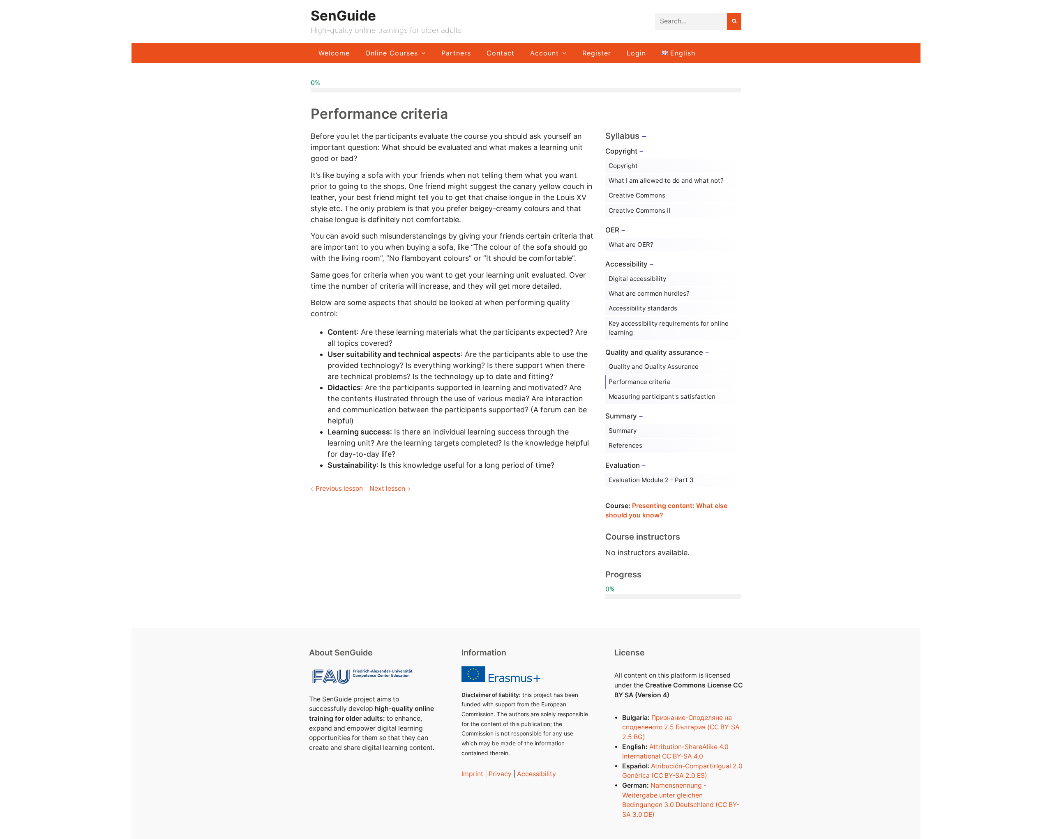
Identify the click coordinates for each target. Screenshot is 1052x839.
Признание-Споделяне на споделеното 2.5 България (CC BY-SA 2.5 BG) (681, 727)
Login (636, 53)
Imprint (472, 774)
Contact (500, 53)
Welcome (334, 53)
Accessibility (536, 774)
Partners (456, 53)
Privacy (500, 774)
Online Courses (391, 53)
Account (544, 53)
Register (596, 53)
